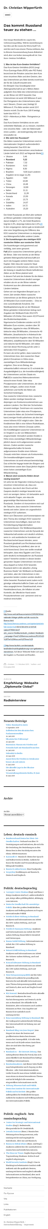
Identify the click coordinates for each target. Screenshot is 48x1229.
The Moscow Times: (15, 1153)
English (7, 1215)
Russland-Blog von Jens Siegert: (20, 1030)
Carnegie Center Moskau (17, 892)
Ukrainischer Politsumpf (17, 739)
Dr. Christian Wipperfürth (23, 8)
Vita (5, 1199)
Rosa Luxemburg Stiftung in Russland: (23, 1018)
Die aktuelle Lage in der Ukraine (20, 767)
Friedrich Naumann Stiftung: (19, 929)
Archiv (7, 811)
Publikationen (10, 1210)
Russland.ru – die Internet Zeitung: (21, 1052)
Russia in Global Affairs (16, 1144)
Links (6, 1204)
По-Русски (9, 1193)
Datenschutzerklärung (13, 1225)
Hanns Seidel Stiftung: (16, 941)
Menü (7, 15)
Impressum (29, 1225)
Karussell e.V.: (12, 857)
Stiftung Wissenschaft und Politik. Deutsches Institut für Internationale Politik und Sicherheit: (22, 1088)
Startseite (8, 1188)
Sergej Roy (10, 872)
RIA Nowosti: (11, 993)
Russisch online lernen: (16, 869)
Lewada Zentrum (13, 1131)
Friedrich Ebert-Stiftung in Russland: (22, 916)
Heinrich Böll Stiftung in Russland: (21, 950)
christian (11, 664)
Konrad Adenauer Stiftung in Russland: (23, 963)
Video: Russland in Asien (17, 725)
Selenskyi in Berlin (14, 753)
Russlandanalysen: (14, 1064)
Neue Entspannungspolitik (18, 975)
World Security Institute (16, 1162)
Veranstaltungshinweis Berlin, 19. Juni (23, 773)
